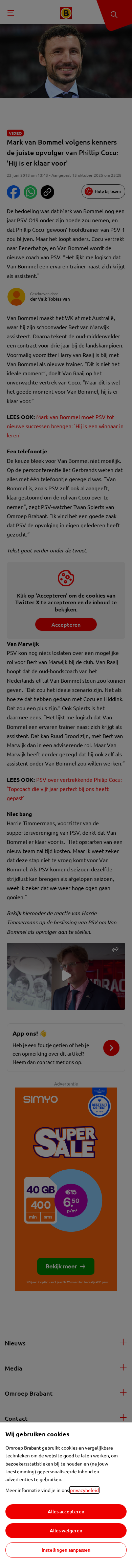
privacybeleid (84, 1490)
